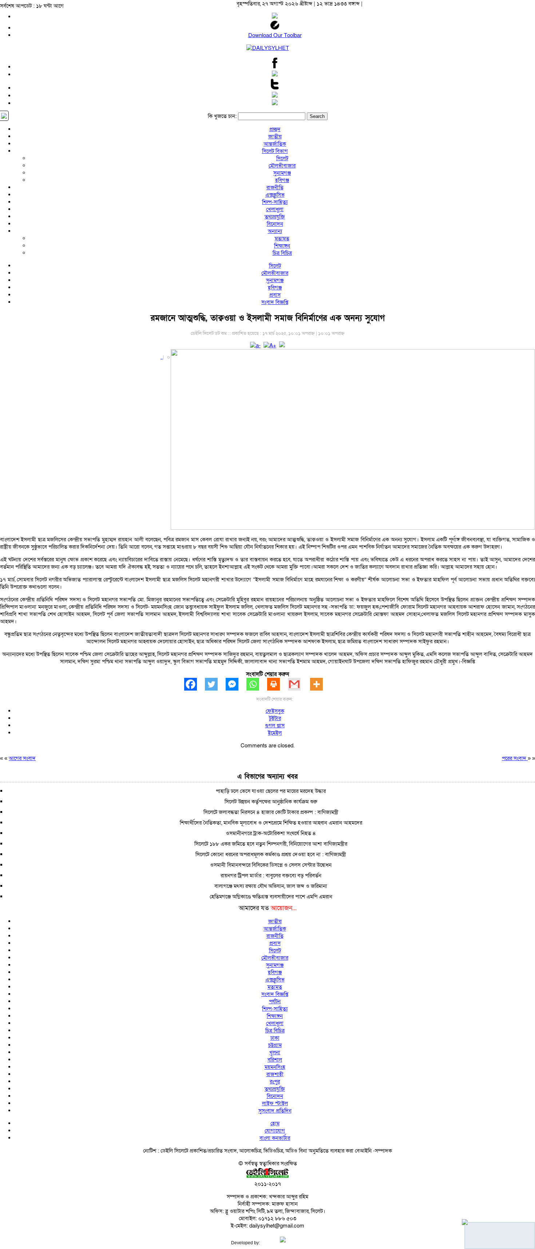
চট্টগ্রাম (275, 1045)
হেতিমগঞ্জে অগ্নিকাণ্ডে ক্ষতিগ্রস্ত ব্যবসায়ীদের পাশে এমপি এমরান (271, 896)
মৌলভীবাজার (282, 165)
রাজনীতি (275, 187)
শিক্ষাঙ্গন (282, 245)
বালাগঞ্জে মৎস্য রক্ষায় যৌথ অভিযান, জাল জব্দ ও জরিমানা (270, 886)
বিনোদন (275, 224)
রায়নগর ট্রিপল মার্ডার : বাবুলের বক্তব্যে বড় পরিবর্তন (271, 875)
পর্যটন (275, 1001)
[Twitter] (215, 684)
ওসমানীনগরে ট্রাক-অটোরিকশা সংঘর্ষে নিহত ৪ (271, 833)
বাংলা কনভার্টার (274, 1138)
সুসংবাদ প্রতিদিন (275, 1110)
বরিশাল (275, 1059)
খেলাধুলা (275, 209)
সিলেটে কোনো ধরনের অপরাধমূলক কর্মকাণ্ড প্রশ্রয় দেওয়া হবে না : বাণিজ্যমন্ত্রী (270, 854)
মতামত (282, 238)
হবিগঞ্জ (282, 180)
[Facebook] (194, 684)
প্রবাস (275, 295)
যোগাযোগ (275, 1130)
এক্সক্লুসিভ (275, 194)
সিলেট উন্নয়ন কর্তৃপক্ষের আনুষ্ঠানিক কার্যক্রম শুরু (271, 801)
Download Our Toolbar (275, 35)
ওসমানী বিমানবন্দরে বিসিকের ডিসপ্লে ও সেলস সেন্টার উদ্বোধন (271, 865)
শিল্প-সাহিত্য (275, 202)
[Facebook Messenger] (236, 684)
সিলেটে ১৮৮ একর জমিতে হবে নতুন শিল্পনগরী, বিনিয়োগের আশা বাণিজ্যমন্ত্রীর (270, 843)
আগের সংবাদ (22, 758)
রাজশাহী (275, 1074)
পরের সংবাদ (515, 758)
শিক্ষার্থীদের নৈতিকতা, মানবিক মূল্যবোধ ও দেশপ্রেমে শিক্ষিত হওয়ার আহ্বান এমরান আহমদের (271, 822)
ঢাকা (275, 1038)
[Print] (277, 684)
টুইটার (275, 718)
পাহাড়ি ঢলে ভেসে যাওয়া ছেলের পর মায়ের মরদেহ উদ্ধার (271, 791)
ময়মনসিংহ (275, 1067)
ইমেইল (275, 732)
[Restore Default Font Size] (282, 345)
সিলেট (282, 158)
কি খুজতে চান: (222, 116)
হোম (275, 1123)
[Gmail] (298, 684)
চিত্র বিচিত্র (282, 253)
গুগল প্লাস (275, 725)
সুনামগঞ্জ (282, 173)
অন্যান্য (275, 231)
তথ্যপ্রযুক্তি (275, 216)
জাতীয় (275, 136)
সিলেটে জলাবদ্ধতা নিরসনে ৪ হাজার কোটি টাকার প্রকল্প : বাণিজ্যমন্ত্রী (270, 812)
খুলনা (274, 1052)
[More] (320, 684)
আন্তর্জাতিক (274, 143)
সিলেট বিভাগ (275, 151)
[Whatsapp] (256, 684)
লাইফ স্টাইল (275, 1103)
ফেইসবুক (275, 711)
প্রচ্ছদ (275, 129)
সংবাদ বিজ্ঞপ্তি (274, 302)
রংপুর (275, 1081)
